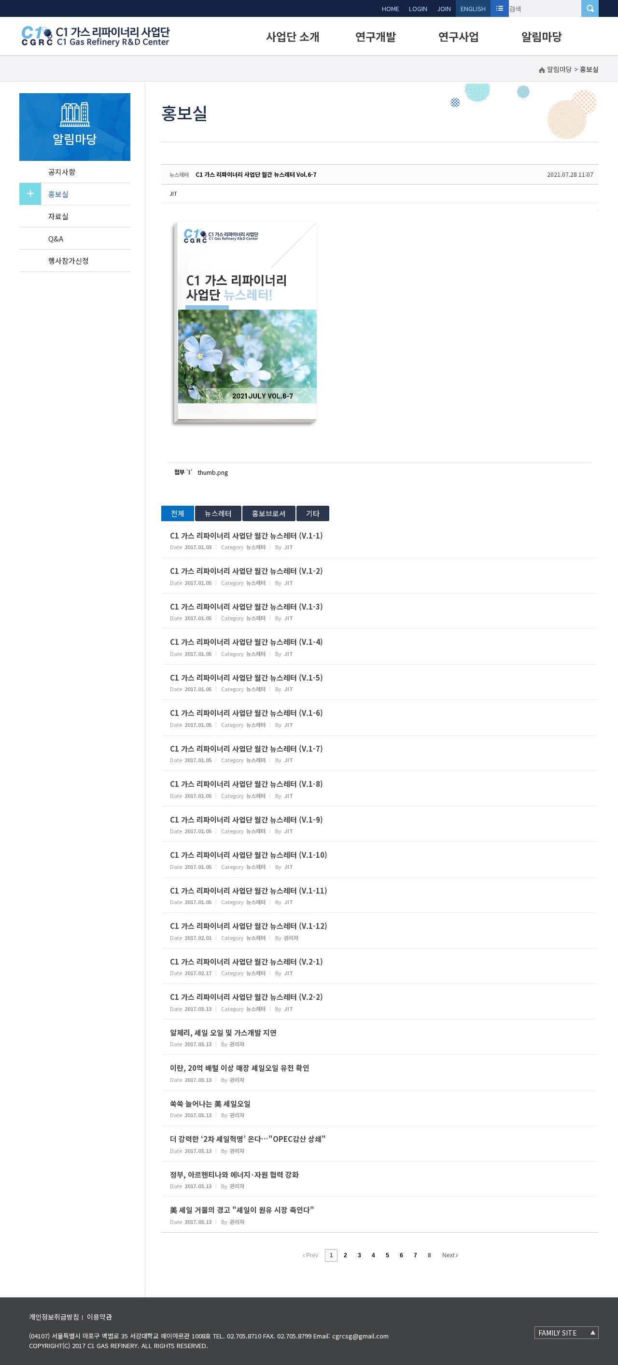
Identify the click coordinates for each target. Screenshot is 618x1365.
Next (449, 1255)
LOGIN (418, 8)
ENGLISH (473, 8)
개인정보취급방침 (54, 1317)
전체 (177, 513)
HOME (390, 8)
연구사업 (458, 36)
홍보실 (58, 194)
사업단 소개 (293, 36)
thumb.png (213, 472)
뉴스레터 (218, 513)
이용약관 (99, 1317)
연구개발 (375, 36)
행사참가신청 (68, 261)
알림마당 (541, 36)
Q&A (55, 238)
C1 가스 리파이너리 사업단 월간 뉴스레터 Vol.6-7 (256, 174)
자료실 (58, 216)
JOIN (444, 8)
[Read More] (380, 540)
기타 (313, 513)
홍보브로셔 (269, 513)
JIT (173, 193)
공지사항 (61, 172)
